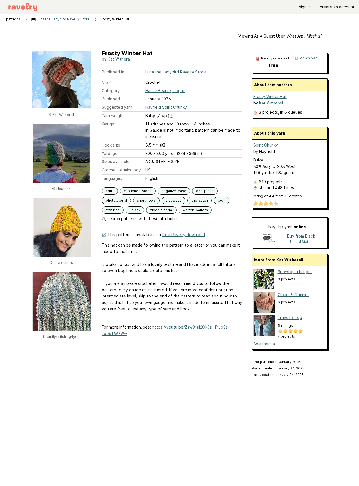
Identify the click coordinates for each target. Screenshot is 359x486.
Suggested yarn (117, 107)
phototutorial (116, 200)
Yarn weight (113, 115)
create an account (337, 6)
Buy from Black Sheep (301, 236)
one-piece (205, 191)
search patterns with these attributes (142, 218)
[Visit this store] (269, 238)
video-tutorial (161, 210)
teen (221, 200)
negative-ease (174, 191)
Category (111, 90)
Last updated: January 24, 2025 (279, 375)
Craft (107, 82)
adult (110, 191)
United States (301, 241)
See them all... (266, 343)
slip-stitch (199, 200)
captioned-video (138, 191)
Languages (112, 178)
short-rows (146, 200)
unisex (135, 210)
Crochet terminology (121, 170)
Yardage (110, 153)
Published (111, 98)
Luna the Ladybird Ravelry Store (63, 19)
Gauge (108, 124)
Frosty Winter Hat (270, 96)
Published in (113, 71)
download (308, 58)
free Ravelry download (183, 234)
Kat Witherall (120, 59)
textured (113, 210)
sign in (305, 6)
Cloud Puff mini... (293, 294)
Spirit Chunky (265, 145)
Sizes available (116, 161)
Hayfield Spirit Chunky (166, 107)
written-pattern (195, 210)
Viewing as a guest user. (280, 36)
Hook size (111, 145)
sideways (173, 200)
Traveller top (290, 317)
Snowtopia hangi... (295, 271)
